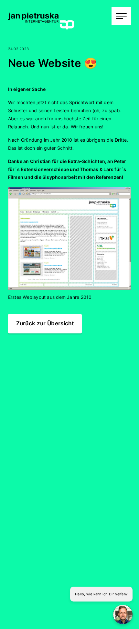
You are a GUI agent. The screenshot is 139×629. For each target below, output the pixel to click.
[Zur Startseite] (41, 20)
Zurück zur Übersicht (45, 323)
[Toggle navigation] (121, 16)
